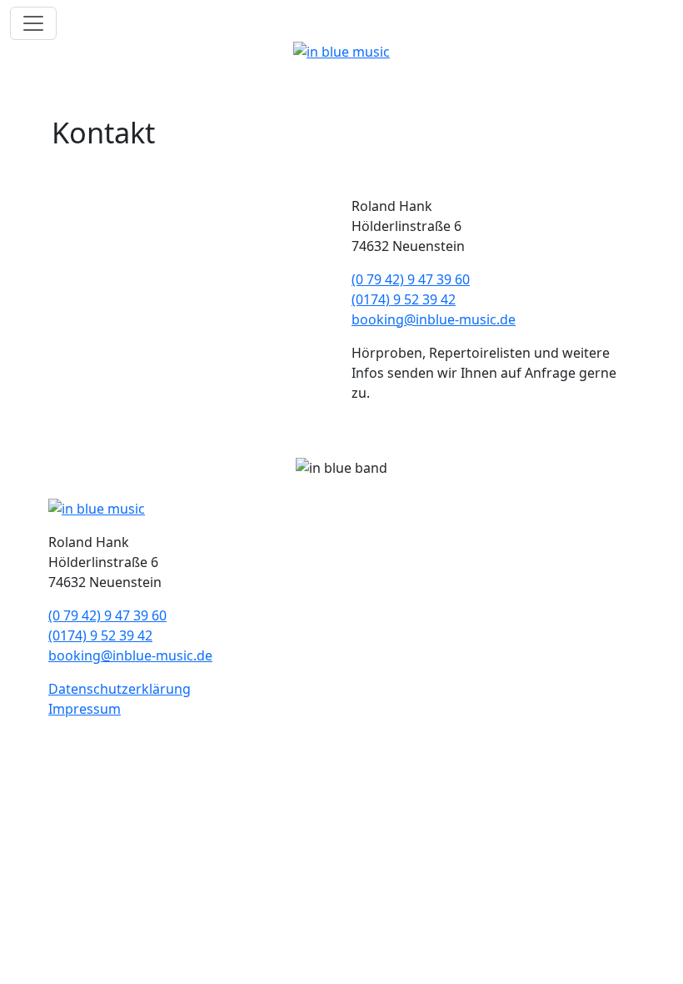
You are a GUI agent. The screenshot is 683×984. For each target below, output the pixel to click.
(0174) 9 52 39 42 (403, 299)
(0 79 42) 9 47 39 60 (410, 279)
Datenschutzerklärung (119, 689)
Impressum (84, 709)
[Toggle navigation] (33, 23)
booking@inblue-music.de (433, 319)
